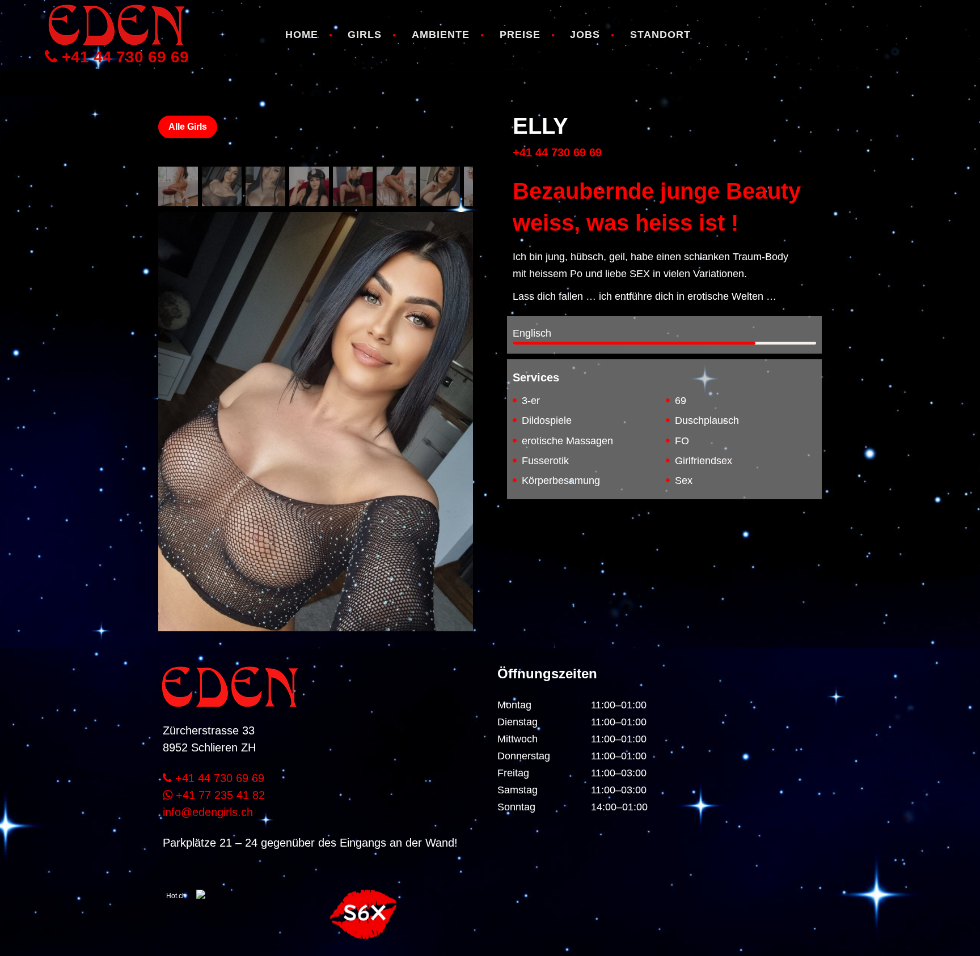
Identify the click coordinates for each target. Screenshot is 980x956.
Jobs (585, 34)
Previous (175, 399)
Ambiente (441, 34)
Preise (520, 34)
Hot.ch (176, 896)
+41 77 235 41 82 (218, 795)
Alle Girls (187, 126)
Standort (660, 34)
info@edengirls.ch (208, 812)
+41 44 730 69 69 (123, 57)
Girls (365, 34)
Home (301, 34)
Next (456, 399)
